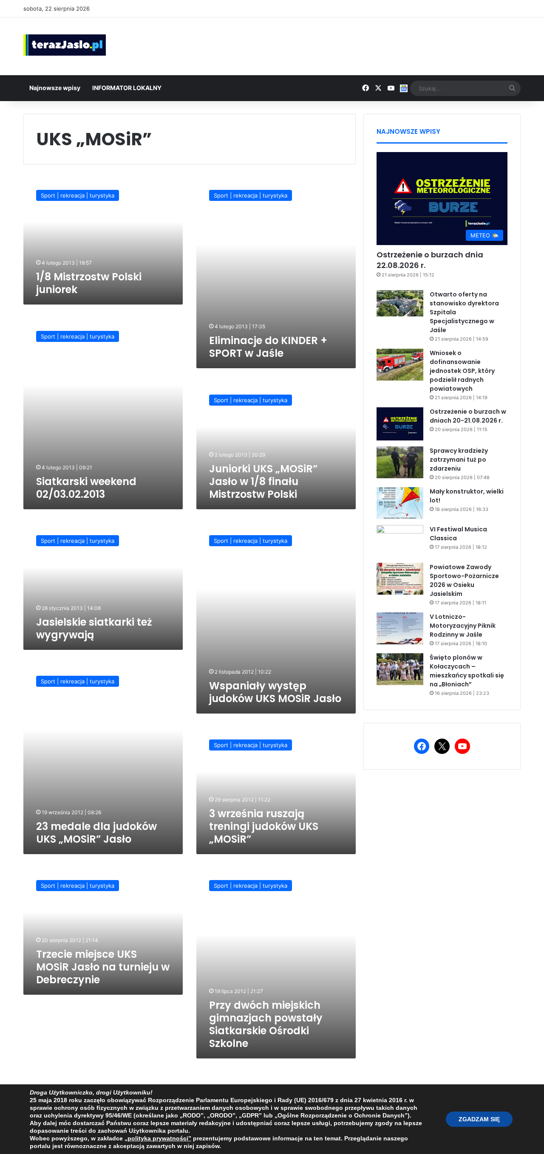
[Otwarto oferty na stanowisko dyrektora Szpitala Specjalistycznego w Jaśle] (400, 303)
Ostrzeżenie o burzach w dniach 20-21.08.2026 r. (468, 416)
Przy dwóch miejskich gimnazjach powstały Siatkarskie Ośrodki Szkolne (266, 1024)
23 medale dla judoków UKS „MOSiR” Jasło (96, 832)
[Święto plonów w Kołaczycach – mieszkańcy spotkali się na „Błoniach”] (400, 669)
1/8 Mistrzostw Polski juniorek (89, 283)
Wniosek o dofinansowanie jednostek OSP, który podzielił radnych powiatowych (462, 371)
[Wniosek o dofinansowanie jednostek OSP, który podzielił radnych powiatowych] (400, 365)
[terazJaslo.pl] (64, 45)
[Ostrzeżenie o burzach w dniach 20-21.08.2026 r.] (400, 423)
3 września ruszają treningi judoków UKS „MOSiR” (263, 826)
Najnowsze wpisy (54, 87)
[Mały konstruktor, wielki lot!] (400, 503)
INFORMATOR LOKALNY (127, 87)
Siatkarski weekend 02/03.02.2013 (86, 487)
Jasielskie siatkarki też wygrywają (94, 628)
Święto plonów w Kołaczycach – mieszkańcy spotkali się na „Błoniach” (467, 670)
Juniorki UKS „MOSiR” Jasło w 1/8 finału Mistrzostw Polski (263, 481)
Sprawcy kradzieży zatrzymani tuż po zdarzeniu (459, 459)
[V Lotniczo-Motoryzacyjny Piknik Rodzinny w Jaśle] (400, 628)
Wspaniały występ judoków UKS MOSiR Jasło (275, 692)
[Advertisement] (357, 45)
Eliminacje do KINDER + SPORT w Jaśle (268, 346)
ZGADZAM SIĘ (479, 1119)
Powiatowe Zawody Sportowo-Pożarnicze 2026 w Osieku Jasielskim (464, 580)
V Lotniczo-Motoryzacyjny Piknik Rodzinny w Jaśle (463, 625)
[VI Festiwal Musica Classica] (400, 541)
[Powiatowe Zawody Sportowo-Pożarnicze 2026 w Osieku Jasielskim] (400, 579)
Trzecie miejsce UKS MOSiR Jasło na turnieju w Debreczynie (103, 967)
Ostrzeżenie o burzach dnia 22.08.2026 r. (430, 260)
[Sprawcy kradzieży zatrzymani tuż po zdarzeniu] (400, 462)
